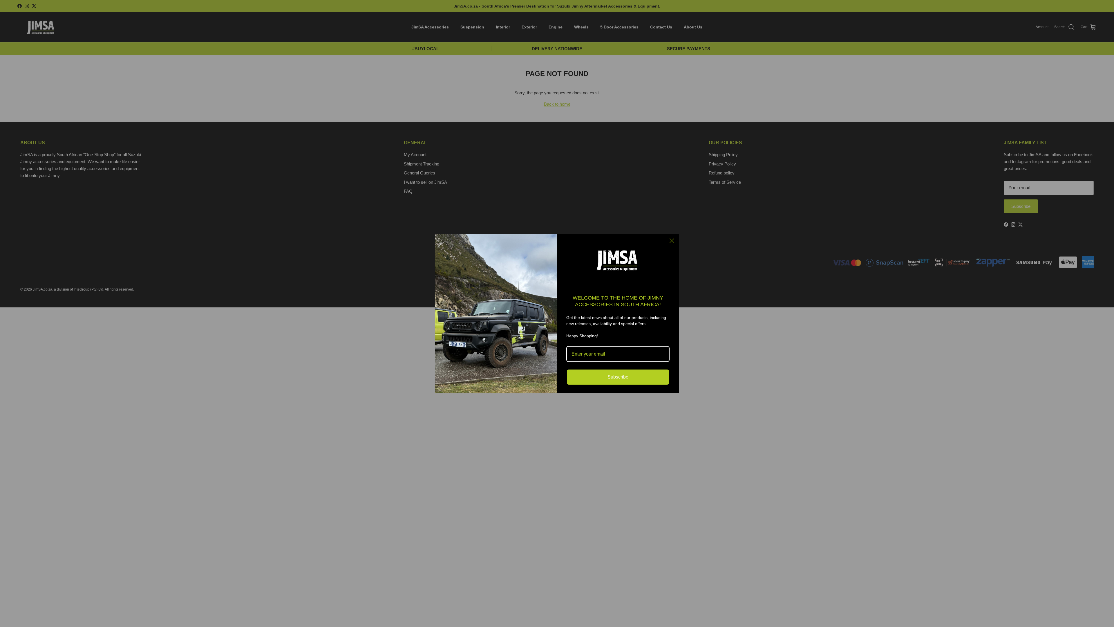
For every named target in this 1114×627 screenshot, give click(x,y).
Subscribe (617, 376)
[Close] (672, 241)
